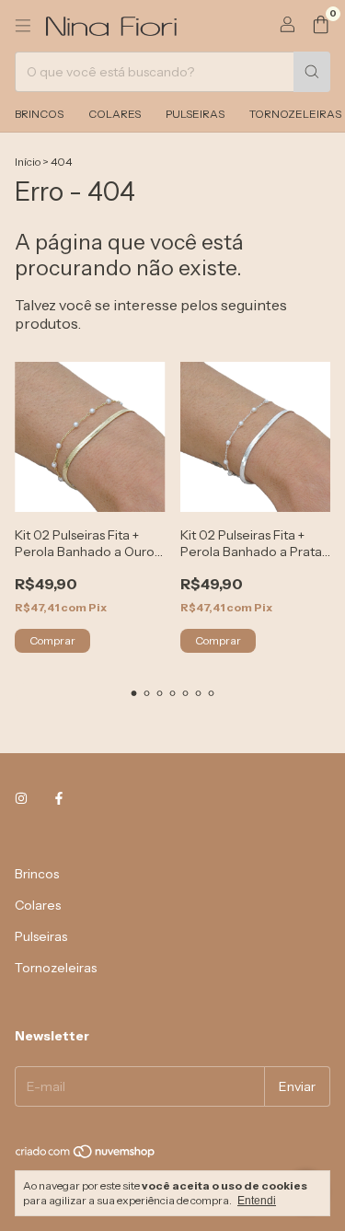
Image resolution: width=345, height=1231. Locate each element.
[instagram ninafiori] (21, 798)
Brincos (39, 114)
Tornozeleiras (56, 967)
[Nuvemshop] (86, 1156)
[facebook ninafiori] (58, 798)
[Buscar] (311, 72)
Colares (114, 114)
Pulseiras (195, 114)
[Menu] (23, 25)
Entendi (256, 1200)
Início (27, 161)
